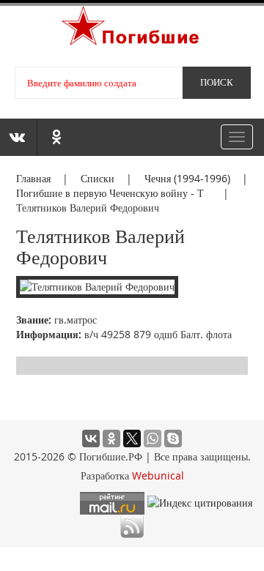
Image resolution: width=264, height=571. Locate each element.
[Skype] (173, 438)
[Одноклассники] (111, 438)
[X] (132, 438)
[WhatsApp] (152, 438)
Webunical (158, 475)
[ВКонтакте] (91, 438)
